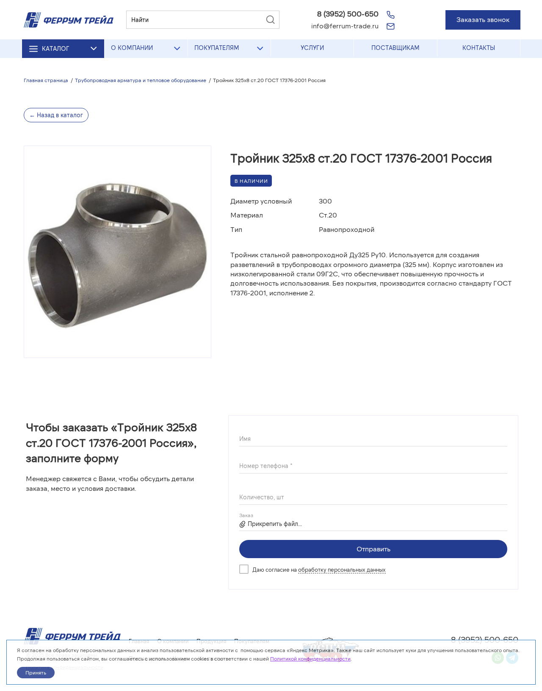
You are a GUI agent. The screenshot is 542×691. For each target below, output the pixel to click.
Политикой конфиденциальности (310, 658)
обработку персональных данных (342, 569)
